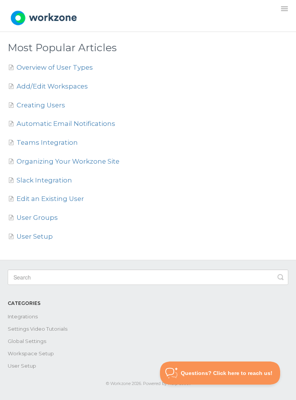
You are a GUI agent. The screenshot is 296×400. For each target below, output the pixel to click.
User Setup (22, 366)
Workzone (120, 383)
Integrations (23, 316)
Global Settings (27, 341)
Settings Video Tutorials (37, 329)
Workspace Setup (31, 353)
